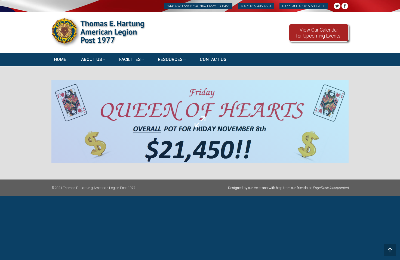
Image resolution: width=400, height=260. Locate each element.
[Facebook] (344, 6)
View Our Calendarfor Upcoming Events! (318, 33)
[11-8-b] (200, 121)
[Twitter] (337, 6)
